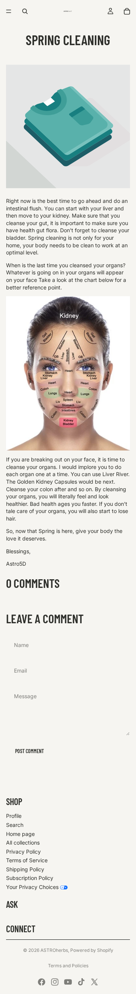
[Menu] (8, 11)
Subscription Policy (29, 878)
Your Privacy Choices (32, 887)
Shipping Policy (25, 869)
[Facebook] (41, 981)
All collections (23, 842)
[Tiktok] (81, 981)
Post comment (29, 751)
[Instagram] (54, 981)
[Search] (25, 11)
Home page (20, 834)
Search (14, 825)
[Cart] (127, 11)
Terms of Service (27, 860)
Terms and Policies (68, 965)
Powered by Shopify (91, 950)
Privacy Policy (23, 851)
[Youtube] (68, 981)
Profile (14, 816)
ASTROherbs (54, 950)
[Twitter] (94, 981)
